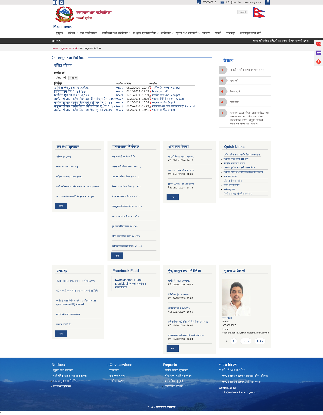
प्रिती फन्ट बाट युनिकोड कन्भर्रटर (238, 193)
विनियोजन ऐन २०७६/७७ (70, 91)
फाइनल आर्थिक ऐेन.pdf (163, 102)
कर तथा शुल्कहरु (62, 386)
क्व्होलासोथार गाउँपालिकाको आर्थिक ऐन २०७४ (83, 102)
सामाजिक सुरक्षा (117, 375)
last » (260, 341)
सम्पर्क (218, 33)
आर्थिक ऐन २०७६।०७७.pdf (166, 95)
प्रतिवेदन (166, 33)
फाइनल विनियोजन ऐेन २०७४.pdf (168, 98)
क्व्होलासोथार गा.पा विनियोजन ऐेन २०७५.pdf (173, 106)
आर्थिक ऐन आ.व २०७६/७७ (71, 95)
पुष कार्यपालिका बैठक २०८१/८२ (125, 226)
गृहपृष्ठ (59, 33)
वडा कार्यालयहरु (88, 33)
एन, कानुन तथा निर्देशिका (66, 380)
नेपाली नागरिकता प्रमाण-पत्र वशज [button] (247, 69)
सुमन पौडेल (227, 317)
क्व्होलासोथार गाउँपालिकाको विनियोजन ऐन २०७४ (85, 99)
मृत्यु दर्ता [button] (234, 80)
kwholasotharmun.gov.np (242, 392)
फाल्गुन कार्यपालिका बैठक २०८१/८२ (127, 206)
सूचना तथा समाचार (63, 370)
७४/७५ (119, 98)
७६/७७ (119, 91)
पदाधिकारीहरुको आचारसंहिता (68, 314)
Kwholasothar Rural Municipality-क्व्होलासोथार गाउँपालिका (130, 283)
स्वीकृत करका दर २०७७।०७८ (69, 176)
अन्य (61, 206)
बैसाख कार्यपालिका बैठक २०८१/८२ (126, 186)
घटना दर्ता (114, 370)
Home (55, 48)
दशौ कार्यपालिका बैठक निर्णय (123, 156)
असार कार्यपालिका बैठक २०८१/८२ (126, 166)
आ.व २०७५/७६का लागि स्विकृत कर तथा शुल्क (75, 196)
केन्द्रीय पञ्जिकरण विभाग (234, 163)
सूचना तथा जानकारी (186, 33)
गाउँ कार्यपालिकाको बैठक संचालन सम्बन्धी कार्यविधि (77, 290)
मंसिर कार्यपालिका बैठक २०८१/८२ (126, 236)
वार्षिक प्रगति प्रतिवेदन (176, 370)
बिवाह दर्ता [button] (235, 91)
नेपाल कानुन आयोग (231, 185)
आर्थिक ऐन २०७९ (63, 156)
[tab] (245, 70)
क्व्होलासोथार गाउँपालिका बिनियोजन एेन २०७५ (85, 106)
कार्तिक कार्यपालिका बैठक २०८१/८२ (127, 246)
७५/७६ (119, 106)
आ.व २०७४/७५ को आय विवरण (181, 184)
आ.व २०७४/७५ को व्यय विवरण (181, 170)
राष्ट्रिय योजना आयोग (233, 180)
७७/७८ (119, 87)
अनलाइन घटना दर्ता (250, 33)
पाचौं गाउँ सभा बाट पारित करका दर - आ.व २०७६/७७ (78, 186)
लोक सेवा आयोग (230, 176)
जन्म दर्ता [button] (234, 102)
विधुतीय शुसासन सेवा (144, 33)
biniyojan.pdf (160, 91)
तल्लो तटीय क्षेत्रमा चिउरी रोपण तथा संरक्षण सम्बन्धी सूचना (273, 40)
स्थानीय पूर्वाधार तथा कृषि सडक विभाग (239, 167)
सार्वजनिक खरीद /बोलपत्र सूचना (70, 375)
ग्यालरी (206, 33)
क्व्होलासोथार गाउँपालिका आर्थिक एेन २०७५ (83, 110)
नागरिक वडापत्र (117, 380)
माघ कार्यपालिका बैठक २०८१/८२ (125, 216)
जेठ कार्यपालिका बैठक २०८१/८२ (125, 176)
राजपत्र (230, 33)
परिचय (71, 33)
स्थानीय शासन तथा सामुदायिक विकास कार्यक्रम (243, 172)
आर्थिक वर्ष (59, 73)
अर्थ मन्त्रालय (229, 189)
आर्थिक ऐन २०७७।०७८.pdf (166, 87)
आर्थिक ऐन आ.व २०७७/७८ (71, 88)
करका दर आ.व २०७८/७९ (67, 166)
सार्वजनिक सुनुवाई (174, 380)
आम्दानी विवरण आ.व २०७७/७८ (181, 156)
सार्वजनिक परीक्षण (174, 386)
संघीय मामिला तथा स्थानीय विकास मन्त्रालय (242, 154)
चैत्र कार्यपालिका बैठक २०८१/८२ (126, 196)
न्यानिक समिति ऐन (63, 324)
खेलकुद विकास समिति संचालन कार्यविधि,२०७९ (75, 280)
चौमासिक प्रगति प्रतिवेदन (178, 375)
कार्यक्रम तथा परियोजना (115, 33)
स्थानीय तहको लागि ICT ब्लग (236, 159)
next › (246, 341)
